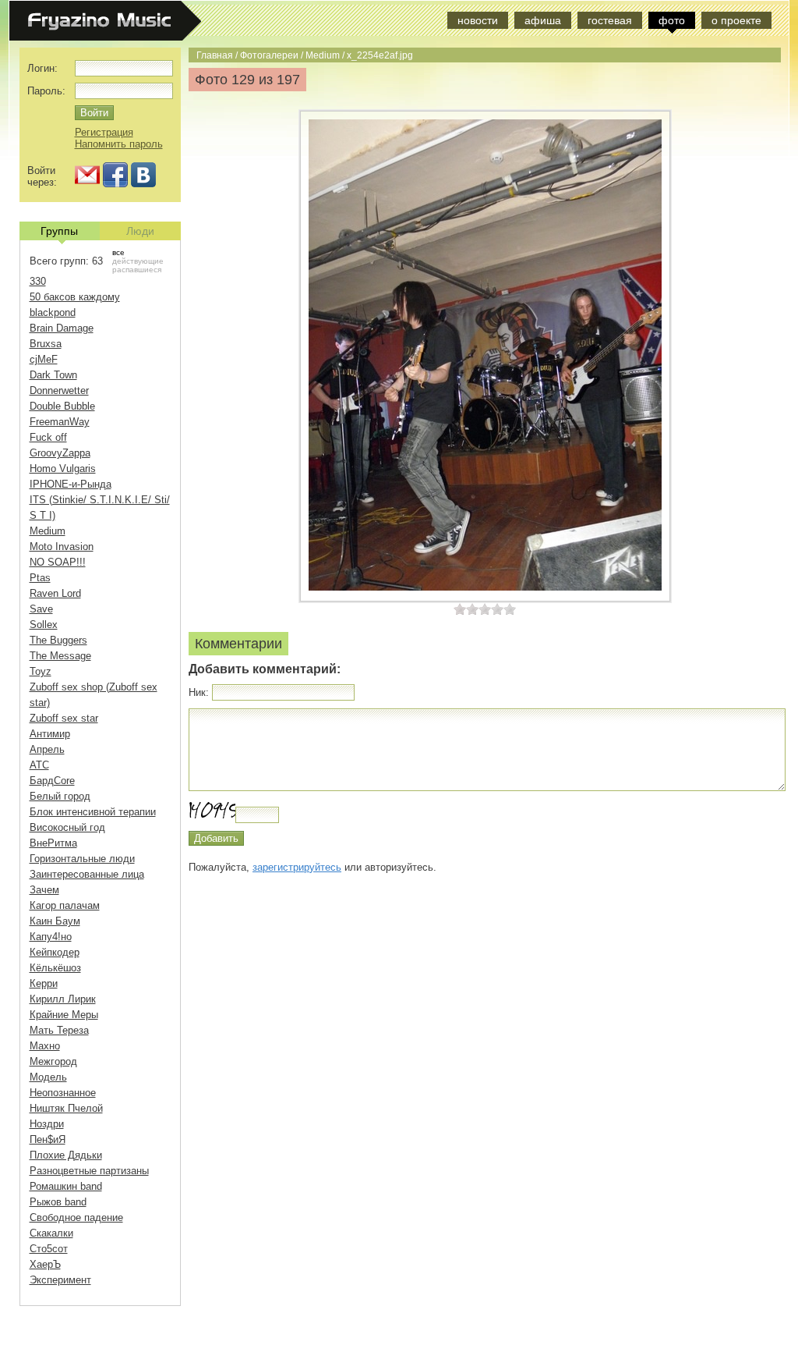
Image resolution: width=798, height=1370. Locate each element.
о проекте (736, 20)
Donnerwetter (59, 390)
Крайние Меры (64, 1014)
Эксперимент (60, 1280)
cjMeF (44, 359)
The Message (60, 656)
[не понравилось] (466, 609)
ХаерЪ (45, 1264)
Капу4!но (51, 936)
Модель (48, 1077)
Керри (44, 983)
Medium (322, 55)
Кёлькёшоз (55, 968)
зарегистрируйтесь (296, 867)
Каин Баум (55, 921)
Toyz (40, 671)
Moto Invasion (62, 546)
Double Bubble (62, 406)
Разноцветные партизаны (89, 1171)
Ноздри (47, 1124)
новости (477, 20)
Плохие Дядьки (66, 1155)
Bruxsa (46, 344)
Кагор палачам (65, 905)
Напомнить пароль (119, 144)
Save (41, 609)
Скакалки (51, 1233)
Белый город (60, 796)
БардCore (52, 780)
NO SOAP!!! (58, 562)
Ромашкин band (66, 1186)
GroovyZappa (60, 453)
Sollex (44, 624)
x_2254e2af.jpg (380, 55)
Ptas (40, 578)
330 (38, 281)
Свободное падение (76, 1217)
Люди (140, 231)
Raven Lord (55, 593)
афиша (542, 20)
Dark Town (53, 375)
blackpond (53, 312)
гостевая (610, 20)
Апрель (47, 749)
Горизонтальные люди (82, 858)
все (118, 252)
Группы (59, 231)
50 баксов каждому (75, 297)
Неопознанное (63, 1092)
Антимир (50, 734)
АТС (39, 765)
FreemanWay (60, 422)
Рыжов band (58, 1202)
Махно (45, 1046)
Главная (214, 55)
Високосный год (67, 827)
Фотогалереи (269, 55)
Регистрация (104, 132)
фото (672, 20)
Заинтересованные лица (87, 874)
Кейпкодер (54, 952)
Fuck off (48, 437)
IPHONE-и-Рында (70, 484)
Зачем (44, 890)
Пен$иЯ (47, 1139)
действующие (138, 261)
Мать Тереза (59, 1030)
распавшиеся (136, 269)
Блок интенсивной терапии (93, 812)
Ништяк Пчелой (66, 1108)
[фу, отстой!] (460, 609)
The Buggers (58, 640)
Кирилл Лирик (63, 999)
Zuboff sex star (64, 718)
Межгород (53, 1061)
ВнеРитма (53, 843)
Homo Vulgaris (63, 468)
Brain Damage (62, 328)
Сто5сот (49, 1249)
